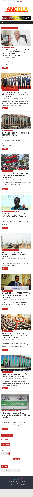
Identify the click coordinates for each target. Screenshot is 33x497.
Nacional (5, 47)
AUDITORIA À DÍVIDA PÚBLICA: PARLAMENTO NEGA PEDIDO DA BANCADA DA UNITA (14, 335)
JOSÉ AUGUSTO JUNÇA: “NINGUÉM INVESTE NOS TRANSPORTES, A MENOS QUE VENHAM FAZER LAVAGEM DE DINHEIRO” (15, 52)
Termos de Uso (16, 481)
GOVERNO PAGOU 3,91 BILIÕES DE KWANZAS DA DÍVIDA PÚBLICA (15, 215)
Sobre (10, 481)
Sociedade (11, 47)
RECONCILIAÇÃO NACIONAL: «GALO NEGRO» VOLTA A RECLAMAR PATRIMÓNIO (16, 175)
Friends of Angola (5, 439)
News (19, 410)
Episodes (14, 410)
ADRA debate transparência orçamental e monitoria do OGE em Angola (16, 415)
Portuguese (7, 1)
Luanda (4, 250)
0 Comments (21, 57)
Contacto (23, 481)
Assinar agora (5, 453)
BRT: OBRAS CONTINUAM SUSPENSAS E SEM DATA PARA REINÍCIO (14, 254)
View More (16, 459)
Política (10, 90)
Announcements (6, 410)
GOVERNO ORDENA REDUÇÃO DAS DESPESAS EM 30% (15, 134)
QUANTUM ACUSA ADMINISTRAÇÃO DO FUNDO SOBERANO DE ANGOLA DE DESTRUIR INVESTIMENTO (16, 295)
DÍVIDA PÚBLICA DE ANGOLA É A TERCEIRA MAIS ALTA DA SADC (14, 375)
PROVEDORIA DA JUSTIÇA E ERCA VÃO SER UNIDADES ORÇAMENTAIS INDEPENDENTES (15, 94)
